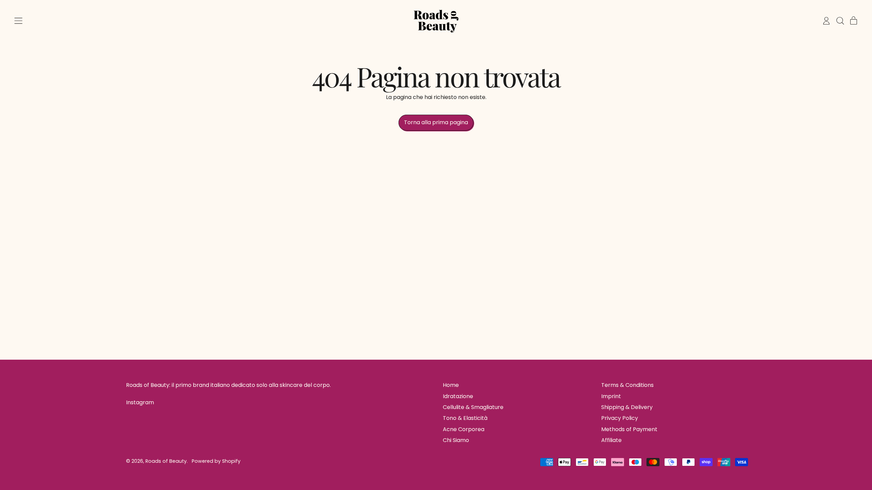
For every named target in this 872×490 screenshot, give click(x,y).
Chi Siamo (456, 440)
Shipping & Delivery (627, 407)
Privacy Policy (619, 418)
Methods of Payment (629, 429)
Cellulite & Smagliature (473, 407)
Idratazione (458, 396)
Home (451, 385)
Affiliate (611, 440)
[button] (840, 21)
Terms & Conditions (627, 385)
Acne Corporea (463, 429)
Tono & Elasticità (465, 418)
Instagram (140, 402)
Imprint (611, 396)
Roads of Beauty (166, 461)
